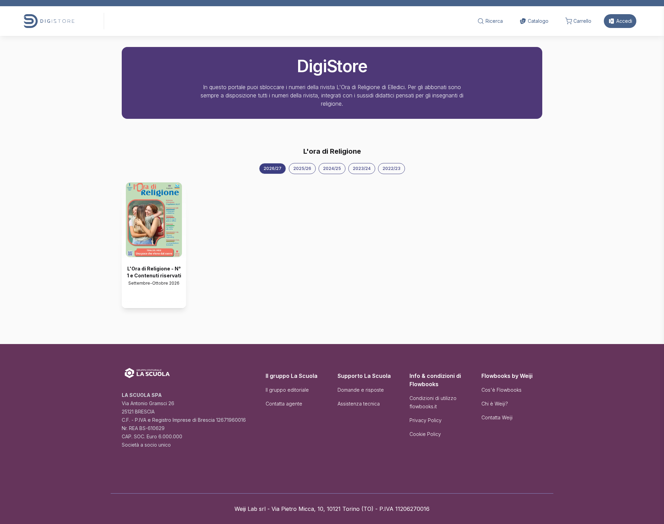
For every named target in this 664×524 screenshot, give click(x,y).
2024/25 (332, 168)
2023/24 (362, 168)
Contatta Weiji (497, 417)
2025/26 (302, 168)
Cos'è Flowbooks (501, 390)
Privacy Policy (425, 420)
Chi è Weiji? (494, 404)
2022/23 (391, 168)
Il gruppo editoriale (287, 390)
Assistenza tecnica (359, 404)
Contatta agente (284, 404)
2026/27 (273, 168)
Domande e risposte (361, 390)
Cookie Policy (425, 434)
